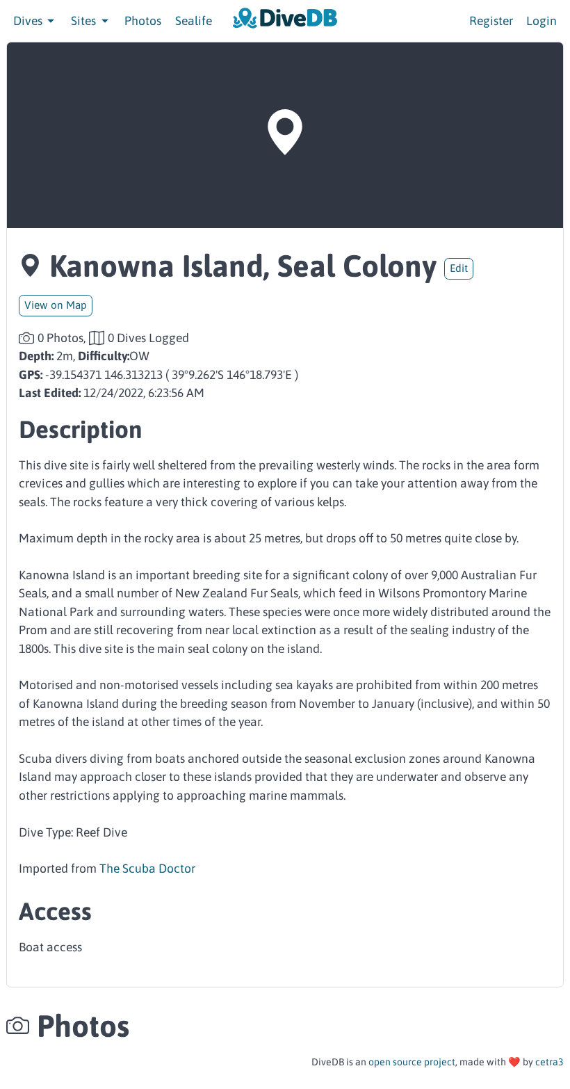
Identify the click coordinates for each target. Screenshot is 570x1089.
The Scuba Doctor (147, 869)
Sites (85, 21)
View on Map (55, 305)
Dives (29, 21)
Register (491, 21)
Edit (459, 268)
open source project (411, 1061)
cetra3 (549, 1061)
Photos (142, 21)
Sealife (193, 21)
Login (541, 21)
